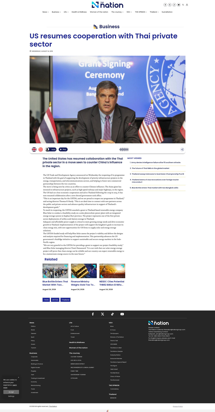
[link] (55, 279)
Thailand (153, 12)
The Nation (53, 406)
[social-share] (165, 4)
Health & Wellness (79, 12)
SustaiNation (167, 12)
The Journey (116, 12)
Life (65, 12)
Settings (11, 396)
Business (55, 12)
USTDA (55, 300)
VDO (128, 12)
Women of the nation (99, 12)
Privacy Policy (178, 406)
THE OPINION (140, 12)
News (45, 12)
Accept (11, 392)
